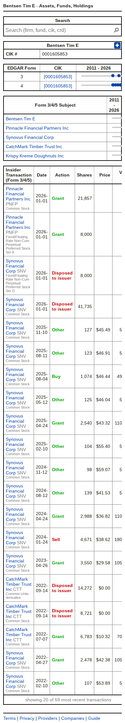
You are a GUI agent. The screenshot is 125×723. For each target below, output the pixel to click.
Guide (94, 718)
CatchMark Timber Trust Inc (34, 146)
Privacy (27, 718)
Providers (47, 718)
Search (62, 20)
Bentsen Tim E (20, 118)
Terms (9, 718)
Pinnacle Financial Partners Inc (37, 128)
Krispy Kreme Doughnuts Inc (35, 155)
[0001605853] (58, 76)
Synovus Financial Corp (30, 137)
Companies (72, 718)
